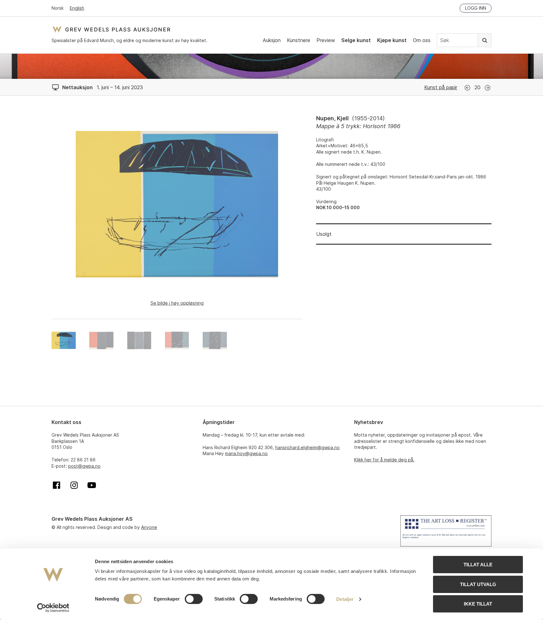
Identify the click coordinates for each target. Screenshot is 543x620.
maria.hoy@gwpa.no (246, 453)
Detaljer (345, 599)
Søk (484, 40)
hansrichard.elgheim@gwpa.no (307, 447)
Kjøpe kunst (392, 40)
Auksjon (272, 40)
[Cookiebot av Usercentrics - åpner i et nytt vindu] (53, 607)
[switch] (194, 599)
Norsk (57, 8)
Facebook (57, 485)
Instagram (74, 485)
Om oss (422, 40)
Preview (325, 40)
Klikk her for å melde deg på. (384, 459)
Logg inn (475, 8)
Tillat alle (477, 564)
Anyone (149, 527)
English (77, 8)
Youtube (92, 485)
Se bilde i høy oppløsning (177, 303)
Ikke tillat (478, 603)
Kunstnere (298, 40)
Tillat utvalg (478, 584)
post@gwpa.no (84, 466)
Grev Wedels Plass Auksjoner (111, 29)
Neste (487, 88)
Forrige (467, 88)
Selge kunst (356, 40)
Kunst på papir (440, 87)
